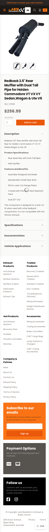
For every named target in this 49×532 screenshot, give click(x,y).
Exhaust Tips (9, 296)
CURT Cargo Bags (35, 336)
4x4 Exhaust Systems (9, 272)
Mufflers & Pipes (11, 284)
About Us (7, 372)
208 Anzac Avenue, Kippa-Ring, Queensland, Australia (13, 522)
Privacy (31, 519)
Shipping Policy (10, 387)
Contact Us (8, 377)
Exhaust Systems (11, 279)
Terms (43, 519)
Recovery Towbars (35, 271)
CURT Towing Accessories (33, 350)
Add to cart (30, 122)
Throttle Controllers (12, 339)
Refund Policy (9, 382)
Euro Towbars (33, 288)
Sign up (24, 433)
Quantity (8, 117)
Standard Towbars (35, 284)
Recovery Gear (10, 329)
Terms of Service (11, 392)
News (5, 367)
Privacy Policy (9, 397)
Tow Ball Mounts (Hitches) (34, 295)
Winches (7, 344)
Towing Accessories (36, 326)
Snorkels (7, 334)
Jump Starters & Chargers (34, 342)
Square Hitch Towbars (33, 277)
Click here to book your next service (24, 2)
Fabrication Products (8, 290)
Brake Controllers (35, 331)
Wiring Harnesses (35, 301)
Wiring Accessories (35, 321)
